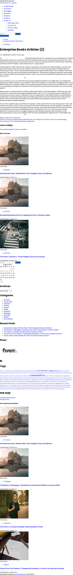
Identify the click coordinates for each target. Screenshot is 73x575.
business (56, 371)
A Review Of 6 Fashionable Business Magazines (17, 121)
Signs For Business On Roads (39, 388)
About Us (7, 21)
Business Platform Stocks (66, 372)
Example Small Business (25, 379)
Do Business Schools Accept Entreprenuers (13, 378)
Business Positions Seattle (6, 375)
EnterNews (21, 574)
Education (7, 304)
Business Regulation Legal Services (21, 375)
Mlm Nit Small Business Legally (41, 385)
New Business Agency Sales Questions (58, 385)
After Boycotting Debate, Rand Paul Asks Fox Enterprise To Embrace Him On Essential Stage (33, 119)
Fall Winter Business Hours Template (41, 379)
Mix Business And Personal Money (25, 385)
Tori (1, 55)
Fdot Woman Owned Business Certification (60, 379)
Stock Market (8, 319)
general (6, 307)
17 (1, 275)
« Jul (1, 282)
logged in (11, 129)
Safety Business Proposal (20, 387)
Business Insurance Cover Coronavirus (19, 372)
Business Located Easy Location (52, 372)
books (11, 117)
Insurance (7, 9)
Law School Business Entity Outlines (47, 383)
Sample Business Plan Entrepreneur (35, 387)
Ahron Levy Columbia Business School (17, 371)
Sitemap (11, 30)
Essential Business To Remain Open (11, 379)
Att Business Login (45, 371)
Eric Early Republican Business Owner (52, 378)
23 (14, 275)
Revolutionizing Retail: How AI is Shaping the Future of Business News (25, 215)
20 (7, 275)
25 (3, 277)
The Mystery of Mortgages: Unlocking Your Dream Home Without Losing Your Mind (31, 330)
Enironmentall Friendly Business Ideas (33, 378)
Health (6, 309)
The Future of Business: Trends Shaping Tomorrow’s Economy (22, 257)
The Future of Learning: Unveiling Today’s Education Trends (23, 332)
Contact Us (12, 25)
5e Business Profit (4, 371)
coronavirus (37, 375)
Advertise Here (13, 23)
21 (9, 275)
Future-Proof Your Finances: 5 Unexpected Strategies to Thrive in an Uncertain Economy (33, 334)
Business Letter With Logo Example (36, 372)
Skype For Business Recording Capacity (55, 388)
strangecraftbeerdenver (8, 397)
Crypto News (8, 6)
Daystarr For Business (50, 375)
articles (6, 117)
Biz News (7, 16)
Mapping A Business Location (62, 383)
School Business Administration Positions (53, 387)
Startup (6, 317)
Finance (7, 18)
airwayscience (4, 399)
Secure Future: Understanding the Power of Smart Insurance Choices (26, 335)
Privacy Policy (13, 28)
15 (11, 273)
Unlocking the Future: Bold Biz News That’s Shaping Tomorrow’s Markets (26, 173)
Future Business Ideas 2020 (17, 383)
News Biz (7, 13)
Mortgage (7, 11)
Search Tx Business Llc (11, 388)
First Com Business (19, 381)
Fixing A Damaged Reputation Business (34, 381)
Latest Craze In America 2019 (31, 383)
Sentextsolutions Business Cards (24, 388)
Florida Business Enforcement (50, 381)
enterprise (16, 117)
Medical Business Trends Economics (8, 385)
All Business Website (32, 371)
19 (5, 275)
